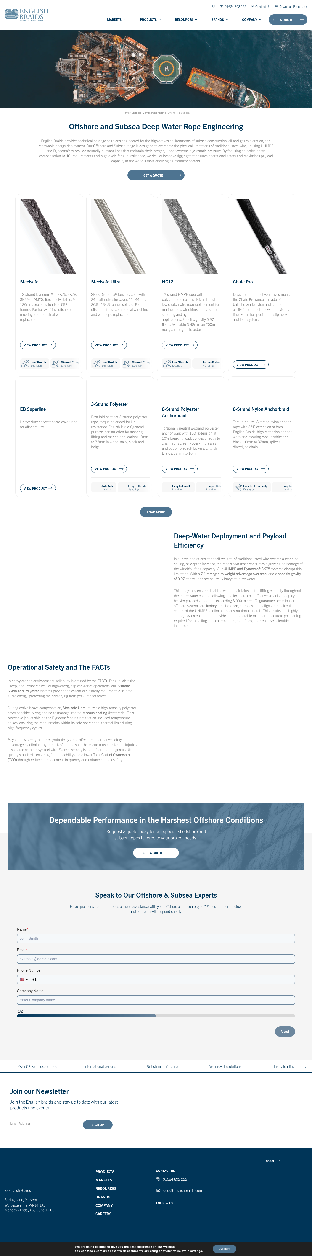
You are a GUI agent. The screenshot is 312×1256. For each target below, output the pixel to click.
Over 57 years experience (37, 1066)
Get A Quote (283, 20)
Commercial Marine (154, 112)
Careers (103, 1213)
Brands (217, 19)
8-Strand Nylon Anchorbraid (261, 409)
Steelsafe (29, 281)
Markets (114, 19)
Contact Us (262, 6)
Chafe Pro (243, 281)
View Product (35, 345)
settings (196, 1251)
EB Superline (33, 409)
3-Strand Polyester (109, 404)
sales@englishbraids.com (182, 1190)
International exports (100, 1066)
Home (126, 112)
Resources (184, 19)
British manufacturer (163, 1066)
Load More (156, 512)
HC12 (167, 281)
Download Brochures (293, 6)
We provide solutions (225, 1066)
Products (148, 19)
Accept (224, 1249)
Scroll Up (273, 1161)
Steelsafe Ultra (105, 281)
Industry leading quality (288, 1066)
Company (249, 19)
